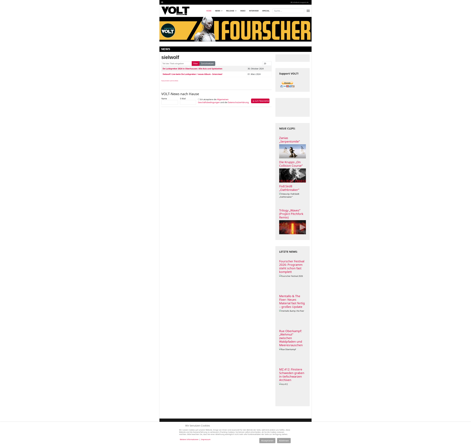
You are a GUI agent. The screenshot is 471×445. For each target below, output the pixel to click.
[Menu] (308, 11)
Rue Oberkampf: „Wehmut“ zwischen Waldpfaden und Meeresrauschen (291, 338)
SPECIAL (266, 11)
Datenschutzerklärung (238, 102)
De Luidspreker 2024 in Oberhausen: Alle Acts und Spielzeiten (192, 68)
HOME (208, 11)
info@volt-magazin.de (300, 2)
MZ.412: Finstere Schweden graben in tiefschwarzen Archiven (291, 374)
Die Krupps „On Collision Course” (291, 164)
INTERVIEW (254, 11)
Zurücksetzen (207, 63)
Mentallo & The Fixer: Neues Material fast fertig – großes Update (292, 301)
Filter (195, 63)
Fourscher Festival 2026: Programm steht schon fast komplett (291, 266)
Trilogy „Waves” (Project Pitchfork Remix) (291, 213)
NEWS (217, 11)
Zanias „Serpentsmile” (289, 139)
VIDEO (242, 11)
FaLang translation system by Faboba (169, 80)
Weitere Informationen (189, 439)
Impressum (205, 439)
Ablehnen (284, 440)
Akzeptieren (267, 440)
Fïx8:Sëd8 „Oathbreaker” (289, 188)
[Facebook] (162, 2)
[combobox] (288, 10)
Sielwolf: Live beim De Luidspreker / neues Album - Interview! (192, 74)
